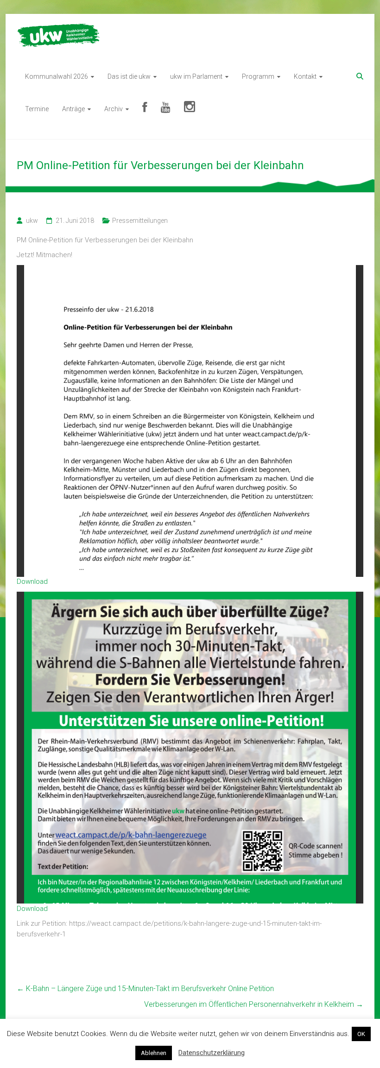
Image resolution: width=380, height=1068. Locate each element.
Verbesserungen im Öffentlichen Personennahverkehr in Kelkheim (253, 1004)
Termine (37, 109)
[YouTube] (166, 109)
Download (32, 581)
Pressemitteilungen (140, 220)
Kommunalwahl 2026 (56, 76)
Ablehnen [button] (153, 1052)
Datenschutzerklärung (211, 1053)
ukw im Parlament (196, 76)
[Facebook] (144, 109)
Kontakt (305, 76)
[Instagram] (189, 109)
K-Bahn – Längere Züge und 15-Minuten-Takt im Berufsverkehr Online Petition (145, 988)
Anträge (73, 109)
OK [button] (361, 1033)
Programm (258, 76)
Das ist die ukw (129, 76)
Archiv (113, 109)
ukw (32, 220)
